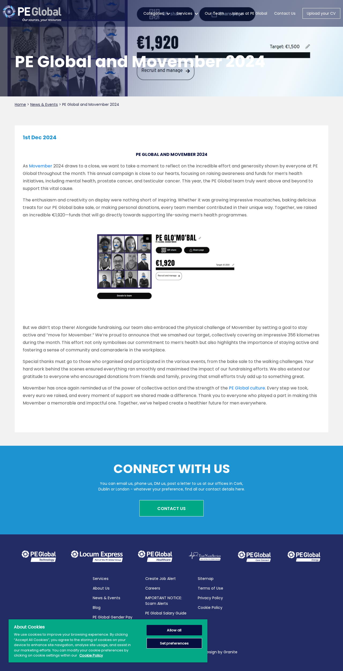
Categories (153, 13)
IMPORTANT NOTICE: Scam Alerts (163, 600)
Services (184, 13)
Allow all (174, 630)
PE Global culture (247, 388)
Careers (152, 588)
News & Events (106, 598)
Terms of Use (210, 588)
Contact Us (285, 13)
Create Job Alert (160, 578)
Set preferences (174, 643)
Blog (96, 607)
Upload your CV (321, 13)
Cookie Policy (210, 607)
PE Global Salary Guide (166, 613)
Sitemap (206, 578)
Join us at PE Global (249, 13)
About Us (101, 588)
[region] (108, 640)
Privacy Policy (210, 598)
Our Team (214, 13)
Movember (40, 166)
